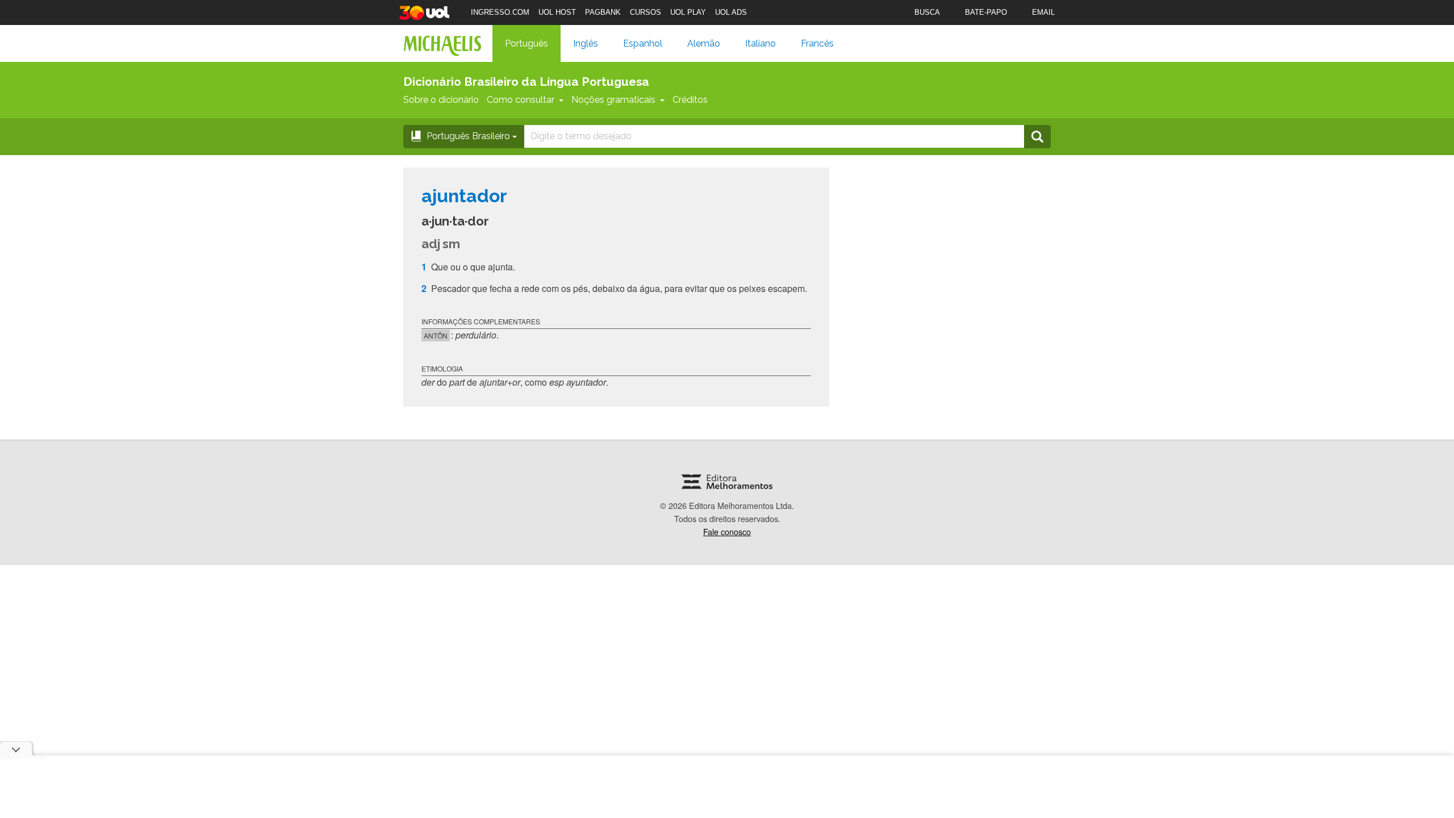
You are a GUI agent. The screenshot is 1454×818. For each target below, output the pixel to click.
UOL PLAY (688, 12)
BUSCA (927, 12)
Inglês (585, 43)
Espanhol (642, 43)
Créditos (690, 99)
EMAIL (1043, 12)
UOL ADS (731, 12)
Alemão (703, 43)
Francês (817, 43)
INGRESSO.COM (500, 12)
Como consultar (520, 99)
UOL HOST (557, 12)
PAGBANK (603, 12)
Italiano (760, 43)
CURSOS (645, 12)
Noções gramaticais (613, 99)
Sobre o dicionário (441, 99)
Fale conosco (727, 531)
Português (526, 43)
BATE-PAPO (986, 12)
